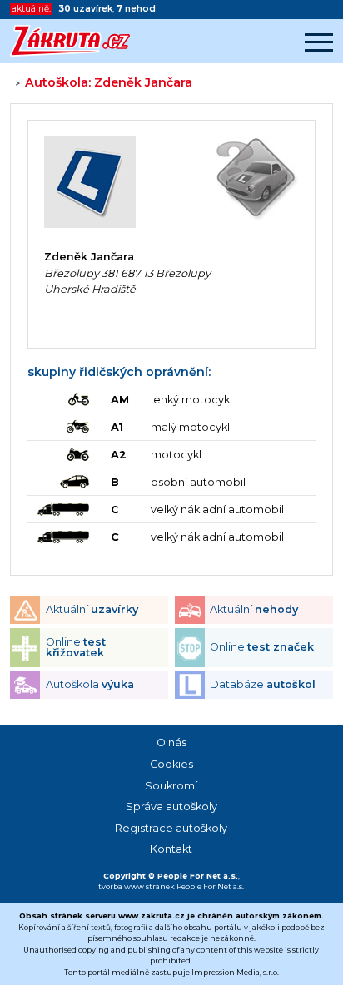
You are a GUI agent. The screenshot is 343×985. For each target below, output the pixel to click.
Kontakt (171, 849)
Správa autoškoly (171, 806)
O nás (171, 742)
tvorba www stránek (136, 886)
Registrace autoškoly (171, 828)
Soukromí (171, 786)
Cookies (171, 764)
